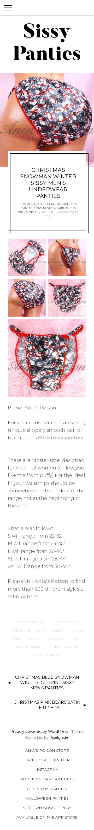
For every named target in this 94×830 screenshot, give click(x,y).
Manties (26, 208)
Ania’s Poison (51, 581)
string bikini (28, 647)
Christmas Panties (47, 788)
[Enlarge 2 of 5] (79, 245)
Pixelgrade (58, 737)
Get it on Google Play (47, 807)
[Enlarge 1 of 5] (39, 245)
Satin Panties (66, 208)
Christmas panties (60, 438)
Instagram (47, 769)
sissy (35, 639)
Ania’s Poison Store (47, 750)
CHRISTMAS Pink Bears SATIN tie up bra (47, 705)
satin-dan (48, 212)
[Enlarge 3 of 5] (39, 285)
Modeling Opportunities (47, 779)
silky (18, 639)
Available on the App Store (47, 817)
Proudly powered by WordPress (39, 731)
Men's (38, 208)
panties (77, 630)
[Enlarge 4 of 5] (79, 285)
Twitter (62, 760)
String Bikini (27, 212)
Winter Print (48, 655)
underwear (67, 647)
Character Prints (33, 204)
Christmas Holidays (62, 204)
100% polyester (29, 622)
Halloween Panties (47, 798)
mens (58, 630)
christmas (22, 630)
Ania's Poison (68, 622)
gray (42, 630)
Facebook (35, 760)
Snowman (57, 639)
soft (79, 639)
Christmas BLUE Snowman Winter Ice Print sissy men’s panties (47, 683)
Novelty (49, 208)
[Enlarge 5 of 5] (79, 325)
